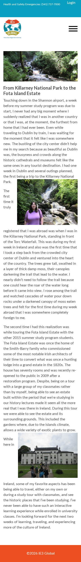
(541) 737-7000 (50, 4)
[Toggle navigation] (73, 29)
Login (71, 3)
